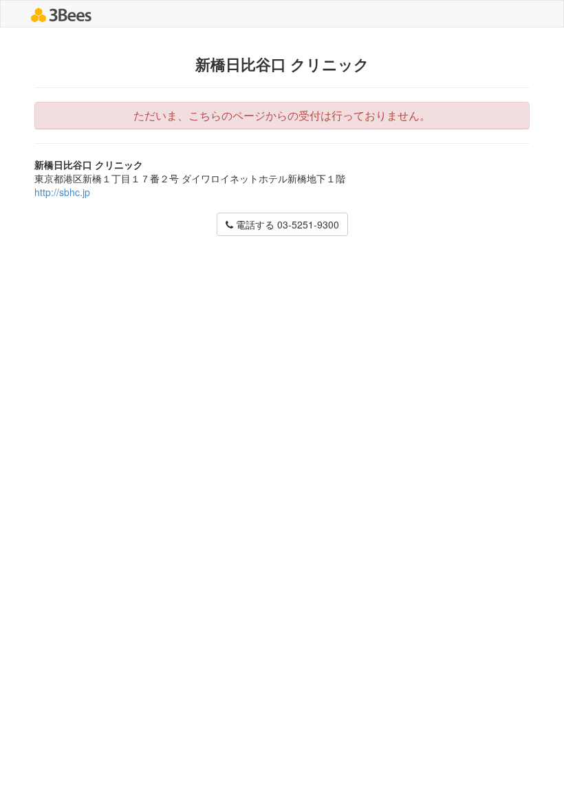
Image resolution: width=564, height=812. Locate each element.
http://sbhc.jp (62, 192)
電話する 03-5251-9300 (286, 224)
